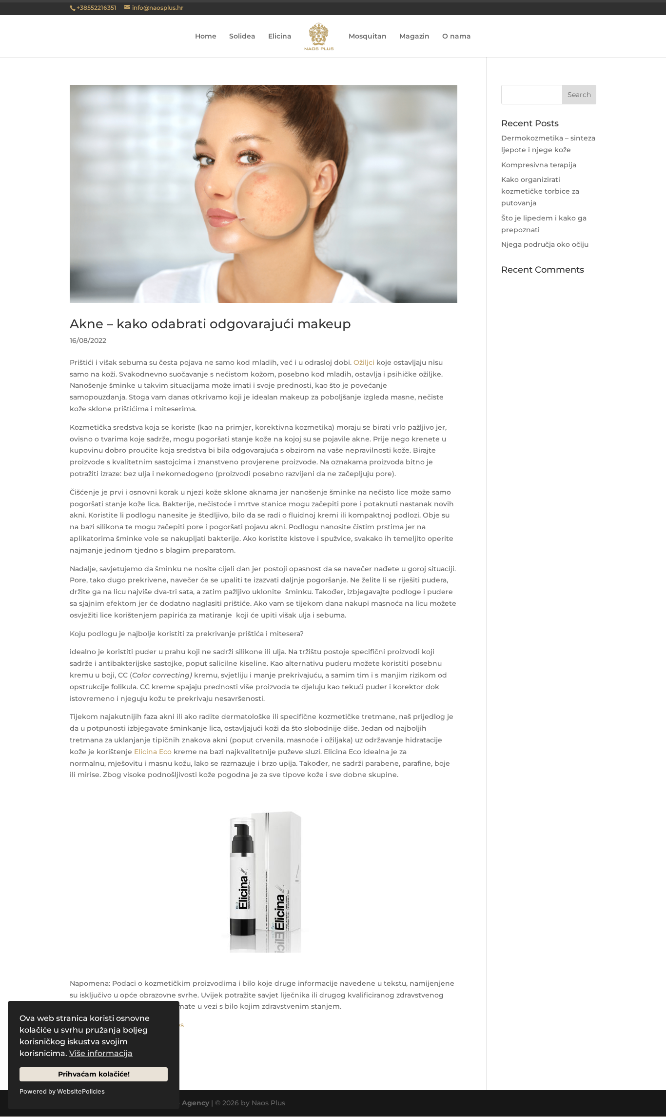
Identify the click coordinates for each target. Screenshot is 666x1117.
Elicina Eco (153, 751)
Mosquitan (368, 36)
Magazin (414, 36)
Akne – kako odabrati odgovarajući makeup (210, 324)
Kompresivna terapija (538, 164)
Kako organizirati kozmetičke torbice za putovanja (540, 191)
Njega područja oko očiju (544, 244)
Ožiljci (363, 362)
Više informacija (101, 1053)
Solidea (242, 36)
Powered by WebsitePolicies (62, 1091)
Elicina (280, 36)
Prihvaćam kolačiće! (94, 1074)
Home (205, 36)
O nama (456, 36)
